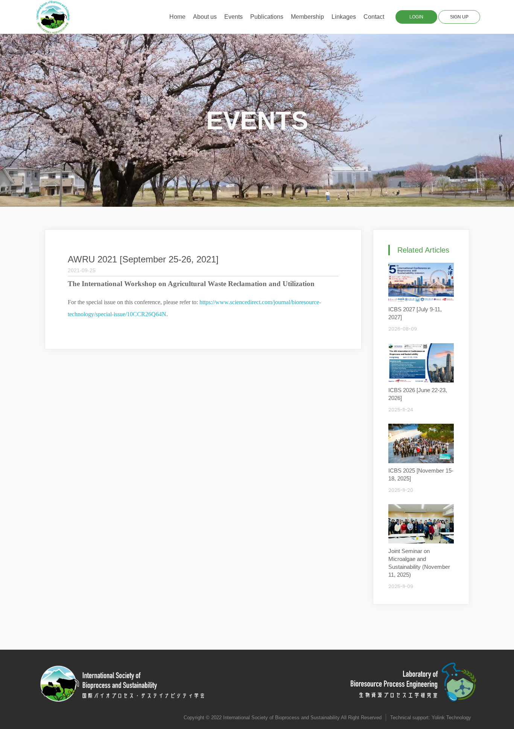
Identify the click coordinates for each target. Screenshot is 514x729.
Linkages (344, 17)
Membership (307, 17)
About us (205, 17)
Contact (373, 17)
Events (233, 17)
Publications (266, 17)
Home (177, 17)
